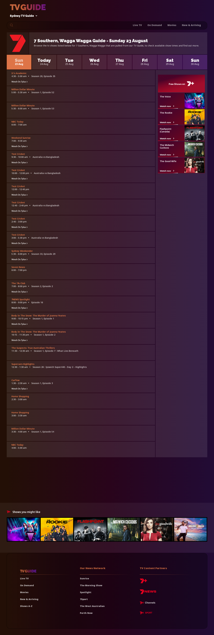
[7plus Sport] (146, 613)
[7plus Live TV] (148, 603)
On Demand (154, 25)
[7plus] (143, 582)
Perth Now (86, 612)
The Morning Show (91, 585)
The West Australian (92, 606)
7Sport (84, 599)
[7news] (148, 592)
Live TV (137, 25)
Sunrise (84, 578)
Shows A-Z (26, 606)
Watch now (165, 106)
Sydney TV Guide (22, 15)
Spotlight (85, 592)
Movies (171, 25)
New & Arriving (191, 25)
